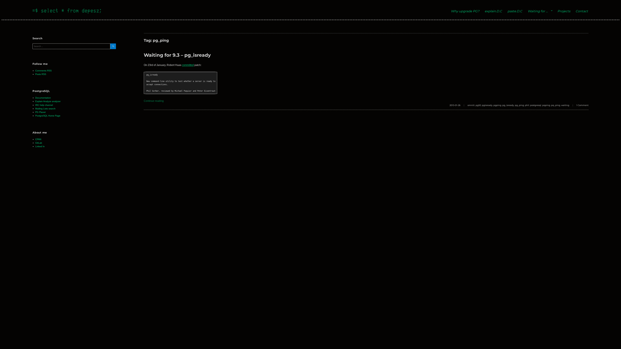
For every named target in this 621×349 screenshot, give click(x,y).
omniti (471, 105)
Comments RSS (43, 70)
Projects (563, 11)
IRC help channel (44, 105)
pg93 (478, 105)
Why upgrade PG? (465, 11)
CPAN (38, 139)
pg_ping (519, 105)
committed (188, 65)
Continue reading (154, 101)
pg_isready (508, 105)
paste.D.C (514, 11)
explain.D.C (493, 11)
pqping (546, 105)
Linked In (40, 146)
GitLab (38, 143)
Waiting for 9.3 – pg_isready (177, 55)
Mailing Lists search (45, 108)
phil (527, 105)
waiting (565, 105)
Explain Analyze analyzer (48, 101)
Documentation (43, 98)
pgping (497, 105)
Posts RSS (40, 74)
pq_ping (555, 105)
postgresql (535, 105)
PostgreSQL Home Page (47, 116)
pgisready (487, 105)
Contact (582, 11)
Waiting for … (538, 11)
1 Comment (582, 105)
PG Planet (40, 112)
